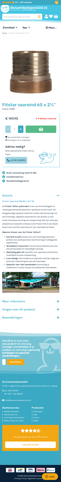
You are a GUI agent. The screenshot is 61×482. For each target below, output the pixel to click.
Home (4, 33)
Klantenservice (11, 414)
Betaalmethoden (11, 411)
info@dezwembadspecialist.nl (18, 400)
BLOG (36, 420)
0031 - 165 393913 (15, 394)
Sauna (36, 417)
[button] (56, 2)
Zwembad (9, 27)
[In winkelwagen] (41, 129)
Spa (25, 27)
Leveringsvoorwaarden (14, 417)
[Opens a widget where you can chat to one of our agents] (50, 477)
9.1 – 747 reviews (23, 2)
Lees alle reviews (30, 444)
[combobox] (22, 17)
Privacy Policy (21, 478)
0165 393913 (13, 390)
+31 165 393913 (17, 160)
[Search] (39, 17)
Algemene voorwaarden (37, 478)
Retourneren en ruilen (14, 420)
